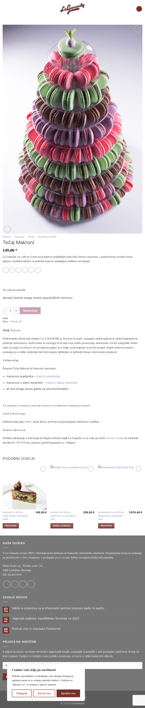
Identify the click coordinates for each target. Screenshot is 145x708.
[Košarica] (139, 9)
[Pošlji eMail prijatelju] (25, 270)
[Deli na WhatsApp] (6, 270)
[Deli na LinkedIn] (38, 270)
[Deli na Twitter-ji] (19, 270)
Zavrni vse (44, 693)
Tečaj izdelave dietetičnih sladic (15, 517)
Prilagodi (21, 693)
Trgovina (19, 236)
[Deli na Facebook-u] (12, 270)
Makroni (15, 330)
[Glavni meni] (5, 8)
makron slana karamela (61, 382)
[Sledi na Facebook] (6, 584)
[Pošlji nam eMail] (23, 584)
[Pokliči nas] (31, 584)
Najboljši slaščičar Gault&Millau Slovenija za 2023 (45, 618)
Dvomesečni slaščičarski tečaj (110, 517)
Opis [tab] (5, 321)
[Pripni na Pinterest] (31, 270)
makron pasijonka (48, 376)
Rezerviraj (30, 310)
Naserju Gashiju (115, 438)
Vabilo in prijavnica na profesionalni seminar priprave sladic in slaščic (58, 608)
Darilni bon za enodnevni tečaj (63, 517)
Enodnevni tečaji (46, 236)
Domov (7, 236)
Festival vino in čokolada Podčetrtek (36, 628)
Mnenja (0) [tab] (16, 321)
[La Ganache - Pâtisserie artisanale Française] (72, 9)
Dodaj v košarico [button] (62, 525)
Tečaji (30, 236)
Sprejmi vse (68, 693)
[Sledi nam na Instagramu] (15, 584)
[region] (46, 682)
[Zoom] (7, 229)
